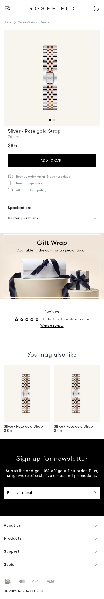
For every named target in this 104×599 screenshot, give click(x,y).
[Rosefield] (52, 8)
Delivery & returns (52, 218)
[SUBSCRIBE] (94, 493)
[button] (8, 8)
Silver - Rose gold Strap (23, 426)
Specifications (52, 207)
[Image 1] (52, 78)
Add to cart (52, 160)
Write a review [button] (51, 325)
